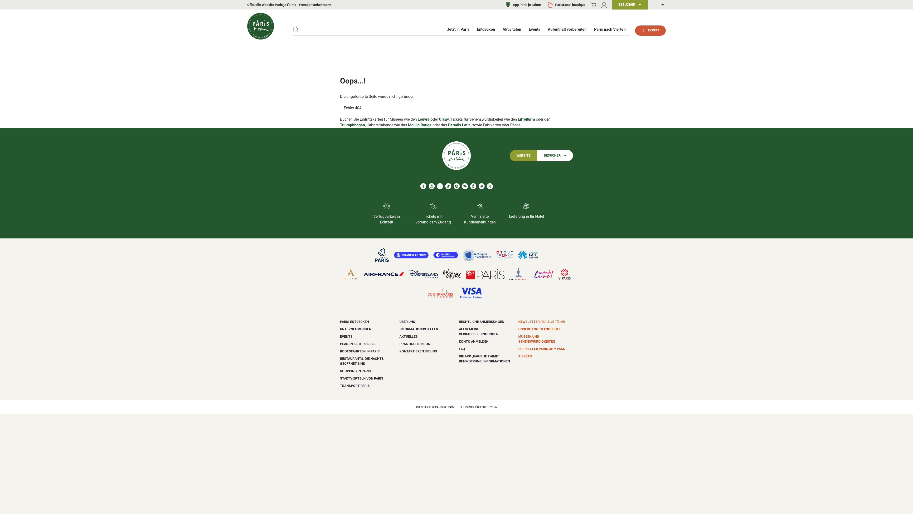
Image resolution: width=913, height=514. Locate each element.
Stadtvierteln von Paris (361, 378)
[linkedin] (440, 186)
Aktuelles (408, 336)
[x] (490, 186)
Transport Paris (355, 386)
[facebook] (423, 186)
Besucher (552, 155)
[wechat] (465, 186)
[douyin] (473, 186)
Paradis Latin (459, 125)
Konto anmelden (474, 341)
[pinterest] (457, 186)
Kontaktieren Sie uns (418, 351)
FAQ (462, 349)
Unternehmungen (355, 329)
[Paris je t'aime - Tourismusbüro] (260, 26)
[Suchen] (296, 30)
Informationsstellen (418, 329)
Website (523, 155)
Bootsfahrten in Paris (360, 351)
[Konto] (604, 5)
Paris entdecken (354, 322)
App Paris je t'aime (527, 5)
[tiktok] (448, 186)
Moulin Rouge (420, 125)
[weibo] (482, 186)
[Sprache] (659, 4)
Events (346, 336)
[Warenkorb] (593, 5)
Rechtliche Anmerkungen (481, 322)
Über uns (407, 322)
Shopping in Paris (355, 371)
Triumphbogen (352, 125)
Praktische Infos (414, 344)
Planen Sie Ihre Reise (358, 344)
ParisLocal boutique (570, 5)
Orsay (444, 119)
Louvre (424, 119)
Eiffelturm (526, 119)
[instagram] (432, 186)
